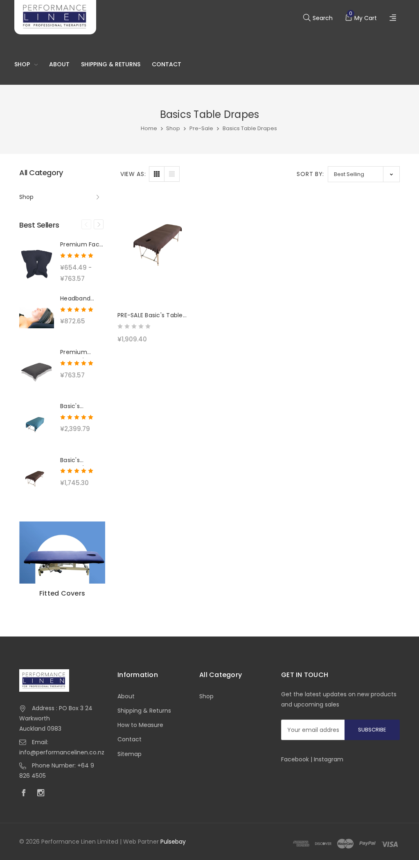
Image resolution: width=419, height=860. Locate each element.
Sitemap (129, 754)
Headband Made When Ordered (77, 298)
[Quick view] (191, 239)
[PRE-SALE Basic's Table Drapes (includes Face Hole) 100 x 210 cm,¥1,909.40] (160, 248)
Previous (86, 224)
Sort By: (310, 174)
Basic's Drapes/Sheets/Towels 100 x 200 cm (82, 460)
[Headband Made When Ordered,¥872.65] (36, 317)
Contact (166, 64)
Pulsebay (173, 841)
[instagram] (43, 793)
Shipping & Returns (110, 64)
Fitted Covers (62, 593)
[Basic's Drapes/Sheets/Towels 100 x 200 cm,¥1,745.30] (36, 478)
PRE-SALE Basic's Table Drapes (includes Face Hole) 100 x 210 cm (159, 315)
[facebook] (25, 793)
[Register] (394, 18)
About (59, 64)
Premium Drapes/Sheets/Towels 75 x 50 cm (82, 352)
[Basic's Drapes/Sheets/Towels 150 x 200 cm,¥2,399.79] (36, 424)
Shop (22, 64)
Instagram (328, 759)
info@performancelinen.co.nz (61, 752)
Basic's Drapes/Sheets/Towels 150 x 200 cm (82, 406)
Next (99, 224)
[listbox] (364, 174)
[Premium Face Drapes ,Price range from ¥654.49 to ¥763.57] (36, 263)
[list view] (172, 174)
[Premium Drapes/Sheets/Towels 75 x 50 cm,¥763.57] (36, 370)
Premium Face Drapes (81, 244)
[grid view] (156, 174)
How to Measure (140, 725)
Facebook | (297, 759)
